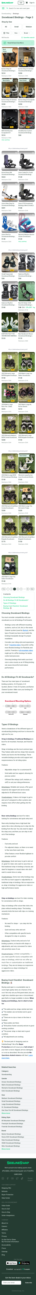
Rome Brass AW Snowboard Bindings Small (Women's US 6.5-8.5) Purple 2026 (9, 174)
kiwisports (22, 270)
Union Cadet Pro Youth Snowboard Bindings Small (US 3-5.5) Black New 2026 (25, 174)
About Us (5, 1223)
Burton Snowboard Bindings (11, 1134)
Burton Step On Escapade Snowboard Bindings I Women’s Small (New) (26, 101)
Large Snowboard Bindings (11, 1104)
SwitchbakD (5, 127)
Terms (4, 1233)
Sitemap (4, 1252)
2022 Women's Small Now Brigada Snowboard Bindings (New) (10, 538)
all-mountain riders (26, 650)
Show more (6, 1113)
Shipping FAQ (6, 1188)
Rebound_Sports (24, 330)
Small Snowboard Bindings (11, 1101)
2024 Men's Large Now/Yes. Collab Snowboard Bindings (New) (8, 405)
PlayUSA (4, 330)
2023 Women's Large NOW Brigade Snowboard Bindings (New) (26, 436)
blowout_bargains (24, 299)
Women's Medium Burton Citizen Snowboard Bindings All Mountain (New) (26, 235)
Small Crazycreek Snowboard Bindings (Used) (8, 275)
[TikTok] (22, 1179)
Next (32, 589)
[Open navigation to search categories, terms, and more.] (3, 8)
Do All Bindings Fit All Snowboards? (15, 600)
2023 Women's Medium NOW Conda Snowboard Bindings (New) (9, 436)
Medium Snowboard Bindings (12, 1098)
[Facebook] (7, 1179)
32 (27, 589)
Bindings (16, 13)
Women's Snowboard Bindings (12, 1088)
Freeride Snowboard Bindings (12, 1127)
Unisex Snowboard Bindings (11, 1082)
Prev (3, 589)
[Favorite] (16, 153)
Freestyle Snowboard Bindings (12, 1124)
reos (3, 65)
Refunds (5, 1191)
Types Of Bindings (9, 603)
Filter (7, 33)
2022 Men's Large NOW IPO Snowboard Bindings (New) (9, 476)
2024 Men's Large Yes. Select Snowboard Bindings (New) (25, 374)
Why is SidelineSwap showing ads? (18, 148)
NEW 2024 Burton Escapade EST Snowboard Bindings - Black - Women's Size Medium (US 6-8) (8, 132)
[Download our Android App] (24, 1263)
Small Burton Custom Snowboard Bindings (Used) (25, 132)
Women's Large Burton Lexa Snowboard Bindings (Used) (26, 476)
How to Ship (6, 1212)
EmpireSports (6, 369)
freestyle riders (15, 645)
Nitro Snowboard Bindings (11, 1146)
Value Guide (6, 1206)
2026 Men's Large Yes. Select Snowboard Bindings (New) (9, 578)
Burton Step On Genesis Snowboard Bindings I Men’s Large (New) (25, 70)
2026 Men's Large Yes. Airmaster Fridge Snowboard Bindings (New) (25, 507)
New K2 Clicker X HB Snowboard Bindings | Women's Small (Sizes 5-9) (26, 304)
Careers (4, 1226)
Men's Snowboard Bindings (11, 1085)
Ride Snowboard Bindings (11, 1140)
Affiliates (5, 1230)
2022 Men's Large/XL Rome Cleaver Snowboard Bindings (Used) (25, 405)
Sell (21, 3)
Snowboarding (6, 13)
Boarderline (5, 169)
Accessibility (6, 1245)
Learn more (18, 1174)
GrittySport (22, 127)
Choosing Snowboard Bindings (14, 597)
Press (4, 1248)
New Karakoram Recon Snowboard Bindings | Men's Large (25, 335)
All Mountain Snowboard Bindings (13, 1121)
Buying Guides (30, 1179)
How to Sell (6, 1209)
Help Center (6, 1198)
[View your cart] (27, 3)
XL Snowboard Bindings (10, 1107)
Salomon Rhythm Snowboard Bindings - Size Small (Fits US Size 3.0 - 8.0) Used (25, 275)
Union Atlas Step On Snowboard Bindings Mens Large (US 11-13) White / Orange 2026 (9, 204)
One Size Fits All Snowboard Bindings (15, 1110)
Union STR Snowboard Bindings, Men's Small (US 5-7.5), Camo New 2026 (26, 204)
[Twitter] (17, 1179)
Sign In (32, 3)
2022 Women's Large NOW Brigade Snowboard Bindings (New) (10, 374)
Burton (25, 630)
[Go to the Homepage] (7, 3)
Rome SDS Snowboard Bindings (13, 1137)
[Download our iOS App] (11, 1263)
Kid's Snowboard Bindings (11, 1091)
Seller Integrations (8, 1215)
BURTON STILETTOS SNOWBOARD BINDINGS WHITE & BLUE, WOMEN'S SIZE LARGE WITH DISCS (9, 335)
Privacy (4, 1236)
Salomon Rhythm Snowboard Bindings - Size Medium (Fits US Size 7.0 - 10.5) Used (8, 304)
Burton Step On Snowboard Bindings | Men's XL (8, 70)
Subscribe (28, 1282)
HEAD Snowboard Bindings (11, 1143)
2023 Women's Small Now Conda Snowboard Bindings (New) (10, 507)
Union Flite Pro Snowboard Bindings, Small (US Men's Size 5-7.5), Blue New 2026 (9, 235)
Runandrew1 (5, 270)
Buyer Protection (7, 1195)
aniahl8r (21, 230)
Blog (3, 1255)
